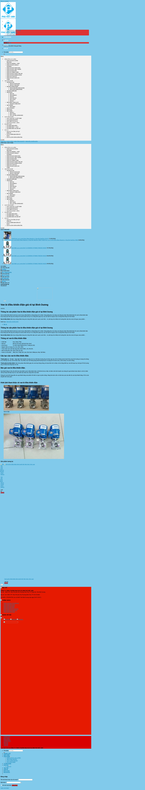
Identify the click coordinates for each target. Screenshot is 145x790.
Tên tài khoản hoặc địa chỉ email (9, 779)
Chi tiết (2, 492)
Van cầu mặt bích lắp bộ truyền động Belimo (2, 482)
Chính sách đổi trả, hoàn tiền (11, 609)
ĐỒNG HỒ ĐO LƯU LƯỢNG (14, 30)
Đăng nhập (14, 785)
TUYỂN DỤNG (7, 37)
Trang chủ (3, 141)
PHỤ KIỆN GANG (11, 34)
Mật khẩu (3, 782)
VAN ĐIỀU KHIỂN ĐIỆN (32, 141)
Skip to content (5, 1)
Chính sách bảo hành (9, 607)
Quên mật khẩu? (5, 788)
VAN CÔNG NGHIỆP (12, 32)
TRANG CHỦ (7, 21)
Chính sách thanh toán (9, 604)
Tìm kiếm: (6, 52)
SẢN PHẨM (7, 28)
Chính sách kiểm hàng (9, 612)
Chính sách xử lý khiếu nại (10, 610)
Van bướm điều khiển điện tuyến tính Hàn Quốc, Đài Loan (19, 579)
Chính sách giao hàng (9, 606)
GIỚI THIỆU (7, 24)
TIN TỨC (6, 45)
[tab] (46, 324)
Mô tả (5, 324)
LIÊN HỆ (6, 48)
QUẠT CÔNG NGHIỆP (12, 33)
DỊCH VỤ (6, 40)
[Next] (5, 301)
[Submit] (4, 752)
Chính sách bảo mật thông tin (11, 603)
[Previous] (4, 301)
